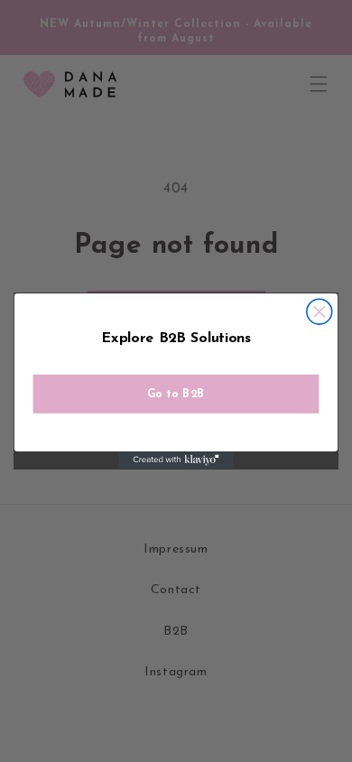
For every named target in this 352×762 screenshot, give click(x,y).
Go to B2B (176, 394)
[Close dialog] (319, 311)
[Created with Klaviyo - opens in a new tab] (175, 460)
